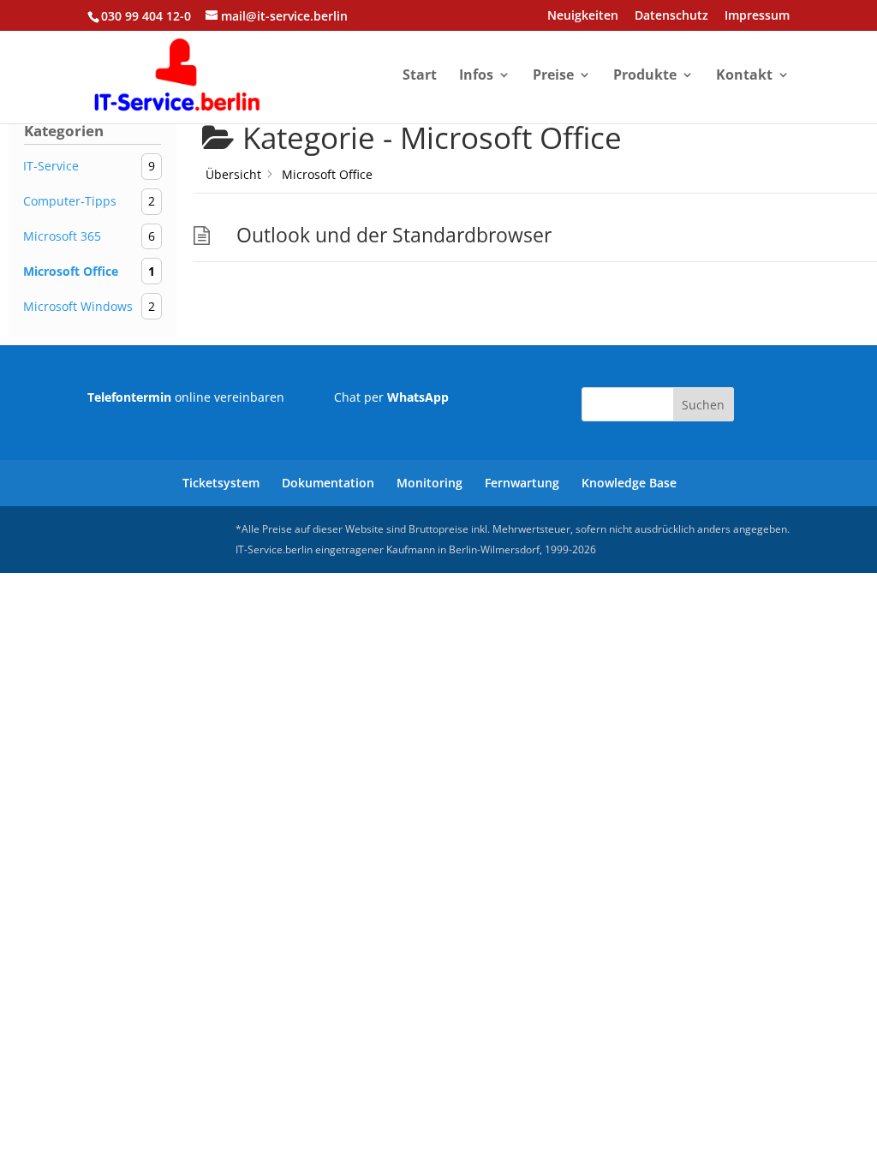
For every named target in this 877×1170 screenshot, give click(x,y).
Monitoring (429, 483)
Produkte (645, 76)
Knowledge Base (629, 483)
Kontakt (744, 76)
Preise (553, 76)
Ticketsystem (221, 483)
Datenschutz (671, 16)
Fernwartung (522, 483)
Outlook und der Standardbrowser (394, 235)
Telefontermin (129, 397)
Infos (476, 76)
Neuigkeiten (582, 16)
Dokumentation (328, 483)
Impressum (757, 16)
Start (420, 76)
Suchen (703, 405)
